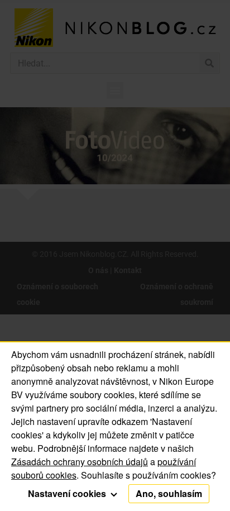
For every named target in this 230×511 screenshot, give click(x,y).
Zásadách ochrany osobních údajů (79, 461)
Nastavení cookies (68, 493)
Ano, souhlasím (169, 493)
